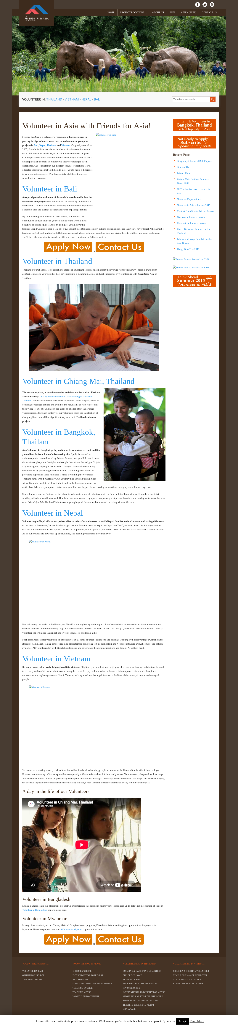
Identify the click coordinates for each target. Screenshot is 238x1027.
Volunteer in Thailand (57, 261)
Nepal (86, 99)
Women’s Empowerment (86, 996)
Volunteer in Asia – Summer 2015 (193, 205)
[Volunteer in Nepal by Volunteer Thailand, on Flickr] (93, 579)
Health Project (81, 979)
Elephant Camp (131, 979)
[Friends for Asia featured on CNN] (191, 259)
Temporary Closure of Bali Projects (194, 161)
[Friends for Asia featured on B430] (191, 267)
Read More (197, 1021)
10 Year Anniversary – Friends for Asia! (193, 191)
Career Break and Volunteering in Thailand (193, 231)
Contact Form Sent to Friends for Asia (196, 211)
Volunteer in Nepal (52, 512)
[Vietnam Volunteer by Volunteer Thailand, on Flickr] (93, 724)
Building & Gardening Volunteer (142, 971)
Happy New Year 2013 (188, 249)
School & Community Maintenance (92, 984)
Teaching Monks (82, 992)
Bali (97, 99)
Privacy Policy (184, 173)
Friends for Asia (36, 13)
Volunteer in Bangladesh (34, 909)
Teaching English (32, 979)
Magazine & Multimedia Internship (143, 996)
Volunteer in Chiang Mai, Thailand (78, 381)
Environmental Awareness (88, 975)
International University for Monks (144, 992)
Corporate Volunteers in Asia (191, 223)
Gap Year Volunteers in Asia (191, 217)
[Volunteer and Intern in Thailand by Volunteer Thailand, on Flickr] (93, 327)
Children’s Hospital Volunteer (191, 971)
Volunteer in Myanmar (72, 929)
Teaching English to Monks (138, 1005)
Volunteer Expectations (188, 199)
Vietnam (72, 99)
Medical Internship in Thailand (141, 1000)
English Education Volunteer (140, 984)
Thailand (54, 99)
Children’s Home (82, 971)
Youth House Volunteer (187, 979)
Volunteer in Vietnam (56, 658)
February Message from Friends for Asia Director (194, 241)
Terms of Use (183, 167)
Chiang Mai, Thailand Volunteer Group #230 (193, 181)
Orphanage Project (33, 975)
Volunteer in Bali (49, 188)
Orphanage (129, 1009)
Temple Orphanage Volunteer (190, 975)
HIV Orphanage (131, 988)
